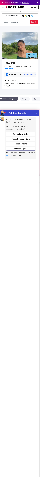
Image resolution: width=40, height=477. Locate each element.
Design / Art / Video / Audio (14, 83)
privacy (9, 155)
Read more (8, 69)
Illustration (31, 83)
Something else (21, 148)
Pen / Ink (9, 86)
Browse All (12, 80)
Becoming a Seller (21, 134)
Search (33, 22)
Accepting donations (21, 139)
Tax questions (21, 144)
